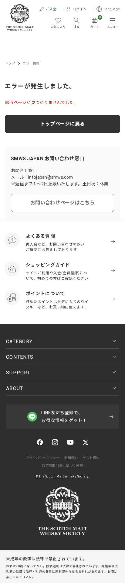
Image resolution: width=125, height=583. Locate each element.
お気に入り (58, 26)
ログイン (80, 9)
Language (112, 9)
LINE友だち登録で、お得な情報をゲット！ (64, 416)
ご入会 (51, 9)
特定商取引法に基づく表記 (62, 466)
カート (95, 22)
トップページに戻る (62, 124)
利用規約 (71, 458)
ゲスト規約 (91, 458)
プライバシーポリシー (42, 458)
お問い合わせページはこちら (62, 203)
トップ (10, 63)
